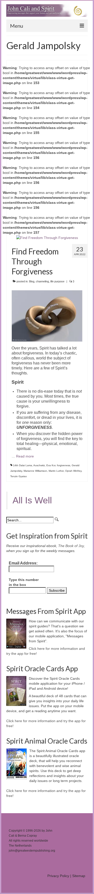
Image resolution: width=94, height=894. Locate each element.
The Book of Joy (71, 546)
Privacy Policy (58, 876)
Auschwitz (39, 465)
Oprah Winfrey (73, 470)
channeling (42, 281)
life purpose (57, 281)
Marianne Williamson (35, 470)
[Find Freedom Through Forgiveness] (47, 237)
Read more (25, 456)
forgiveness (63, 465)
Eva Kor (50, 465)
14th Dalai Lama (22, 465)
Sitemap (78, 876)
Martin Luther (56, 470)
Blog (31, 281)
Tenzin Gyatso (18, 476)
